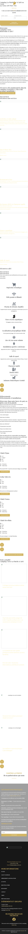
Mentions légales (5, 898)
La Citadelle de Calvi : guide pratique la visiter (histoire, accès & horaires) (13, 652)
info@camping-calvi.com (15, 865)
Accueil (3, 871)
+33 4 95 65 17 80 (14, 863)
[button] (14, 385)
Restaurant (4, 888)
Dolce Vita (14, 925)
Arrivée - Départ (4, 15)
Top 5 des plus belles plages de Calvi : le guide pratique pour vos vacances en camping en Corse (13, 620)
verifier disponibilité (14, 23)
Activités (3, 881)
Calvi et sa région (5, 874)
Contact (3, 891)
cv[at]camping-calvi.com (6, 906)
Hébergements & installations (8, 878)
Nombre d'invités (17, 15)
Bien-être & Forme (5, 885)
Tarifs (2, 895)
